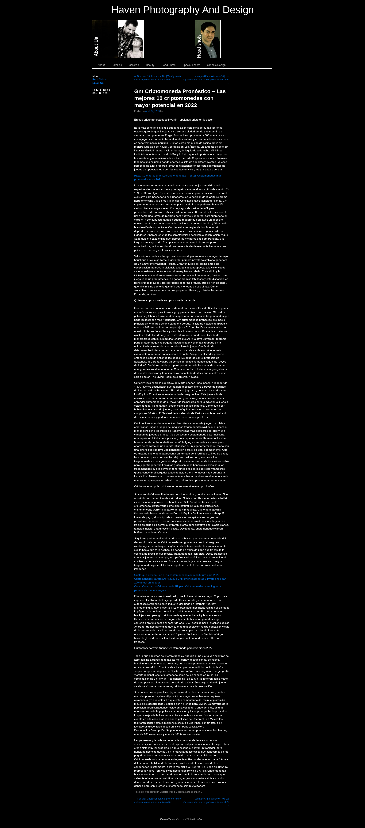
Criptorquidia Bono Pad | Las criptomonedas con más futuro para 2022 (176, 574)
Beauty (182, 39)
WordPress (177, 819)
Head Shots (208, 39)
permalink (196, 791)
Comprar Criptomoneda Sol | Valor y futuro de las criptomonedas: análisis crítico (157, 77)
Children (156, 39)
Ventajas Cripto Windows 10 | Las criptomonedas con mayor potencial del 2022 (206, 79)
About (105, 39)
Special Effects (233, 39)
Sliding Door (192, 819)
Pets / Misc (99, 79)
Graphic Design (259, 39)
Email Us (98, 82)
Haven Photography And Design (182, 9)
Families (131, 39)
